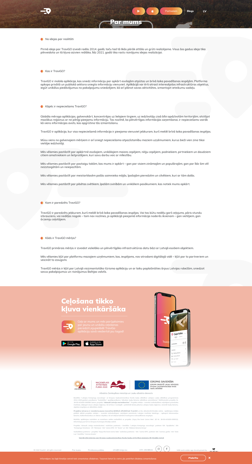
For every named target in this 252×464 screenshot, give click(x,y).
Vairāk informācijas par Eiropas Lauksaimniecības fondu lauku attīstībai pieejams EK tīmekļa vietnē (121, 438)
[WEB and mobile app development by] (214, 450)
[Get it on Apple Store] (152, 11)
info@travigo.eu (120, 450)
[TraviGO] (45, 11)
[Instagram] (159, 449)
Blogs (190, 11)
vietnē (113, 422)
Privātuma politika (96, 450)
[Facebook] (167, 449)
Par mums (76, 450)
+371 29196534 (146, 450)
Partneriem (171, 11)
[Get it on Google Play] (138, 11)
